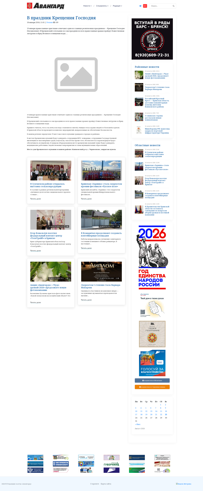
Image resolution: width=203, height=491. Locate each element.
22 (161, 414)
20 (151, 414)
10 (136, 411)
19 (146, 414)
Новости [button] (86, 6)
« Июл (137, 424)
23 (166, 414)
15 (161, 411)
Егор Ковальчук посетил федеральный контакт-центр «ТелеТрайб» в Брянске (46, 236)
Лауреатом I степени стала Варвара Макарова (100, 286)
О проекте (94, 484)
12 (146, 411)
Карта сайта (106, 484)
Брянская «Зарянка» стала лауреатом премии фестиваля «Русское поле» (101, 185)
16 (166, 411)
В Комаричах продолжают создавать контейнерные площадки (101, 234)
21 (156, 414)
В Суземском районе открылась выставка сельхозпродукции (47, 185)
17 (136, 414)
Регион (50, 22)
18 (141, 414)
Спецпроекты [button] (101, 6)
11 (141, 411)
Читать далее (35, 199)
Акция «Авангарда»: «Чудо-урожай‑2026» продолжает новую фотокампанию (48, 287)
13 (151, 411)
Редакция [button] (116, 6)
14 (156, 411)
